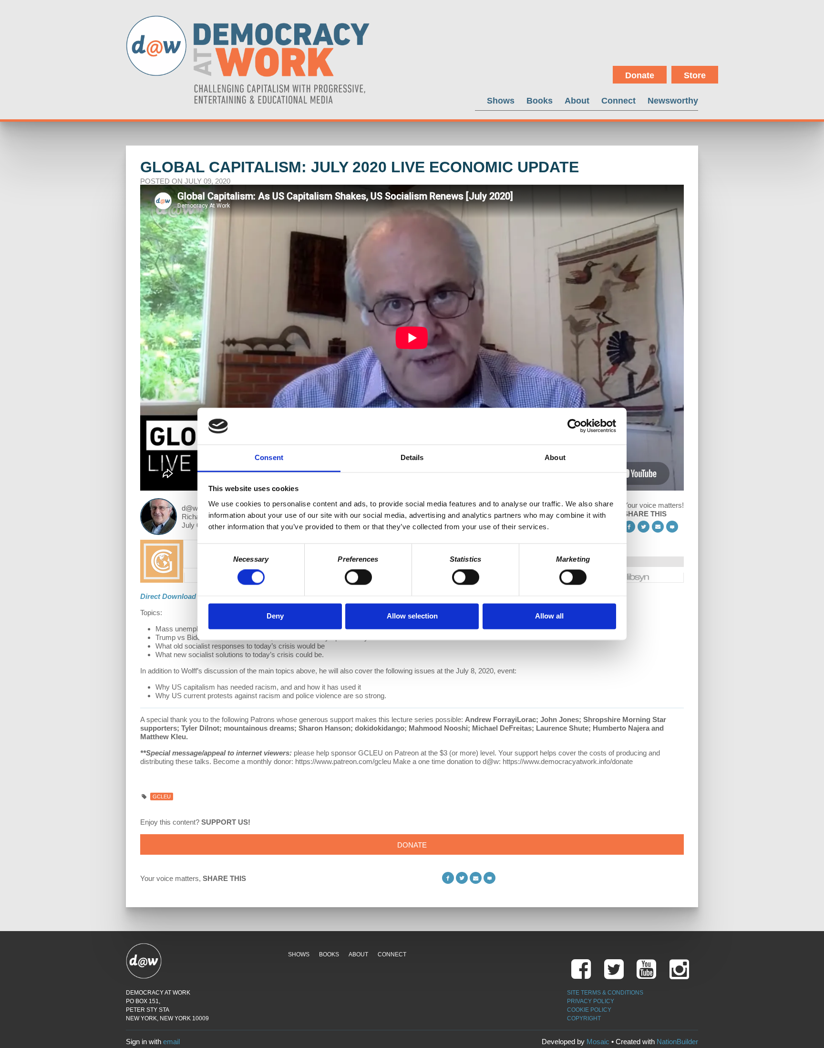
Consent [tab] (269, 457)
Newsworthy (673, 100)
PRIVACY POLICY (590, 1001)
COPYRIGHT (584, 1018)
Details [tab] (412, 457)
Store (695, 75)
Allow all (549, 616)
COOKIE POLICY (589, 1009)
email (171, 1042)
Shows (501, 100)
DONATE (412, 845)
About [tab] (555, 457)
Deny (275, 616)
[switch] (358, 577)
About (577, 100)
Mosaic (598, 1042)
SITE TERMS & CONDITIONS (605, 992)
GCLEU (162, 796)
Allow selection (412, 616)
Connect (618, 100)
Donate (639, 75)
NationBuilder (677, 1042)
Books (539, 100)
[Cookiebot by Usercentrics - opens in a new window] (574, 426)
